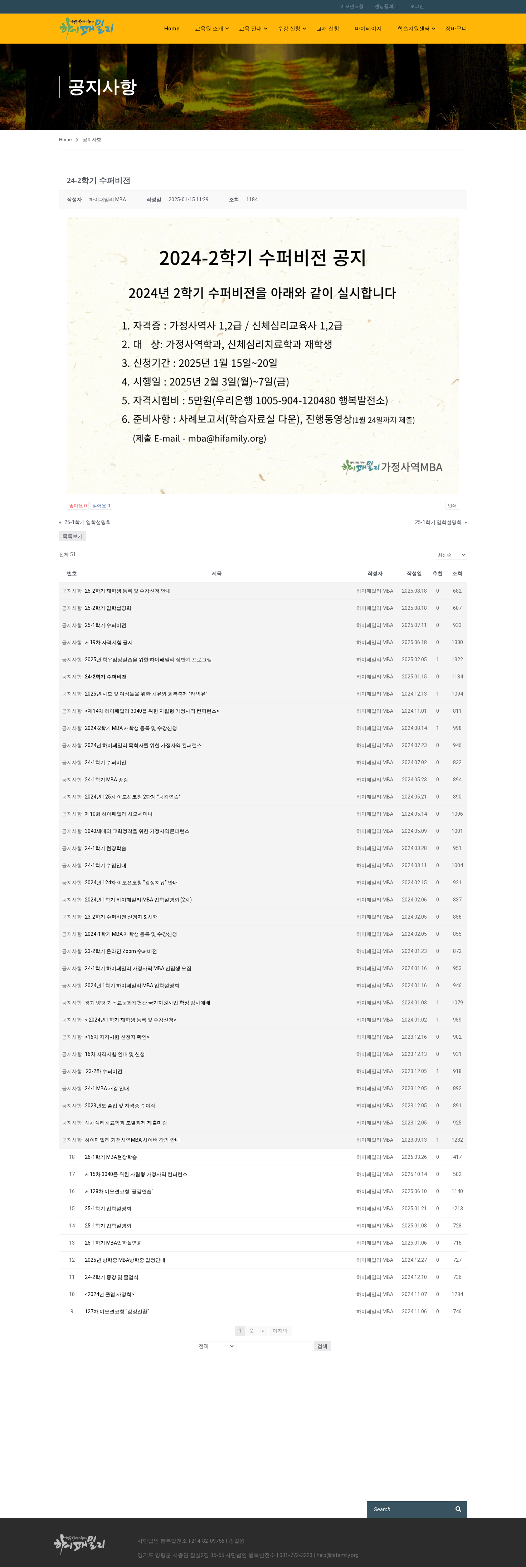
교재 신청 (327, 28)
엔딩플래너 (386, 6)
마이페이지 (368, 28)
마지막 (280, 1331)
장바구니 (456, 28)
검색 (322, 1346)
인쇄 (452, 505)
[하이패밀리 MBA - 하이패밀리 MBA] (86, 28)
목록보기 (73, 536)
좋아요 (78, 505)
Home (171, 28)
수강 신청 (289, 28)
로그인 (417, 6)
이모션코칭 (352, 6)
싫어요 (101, 505)
